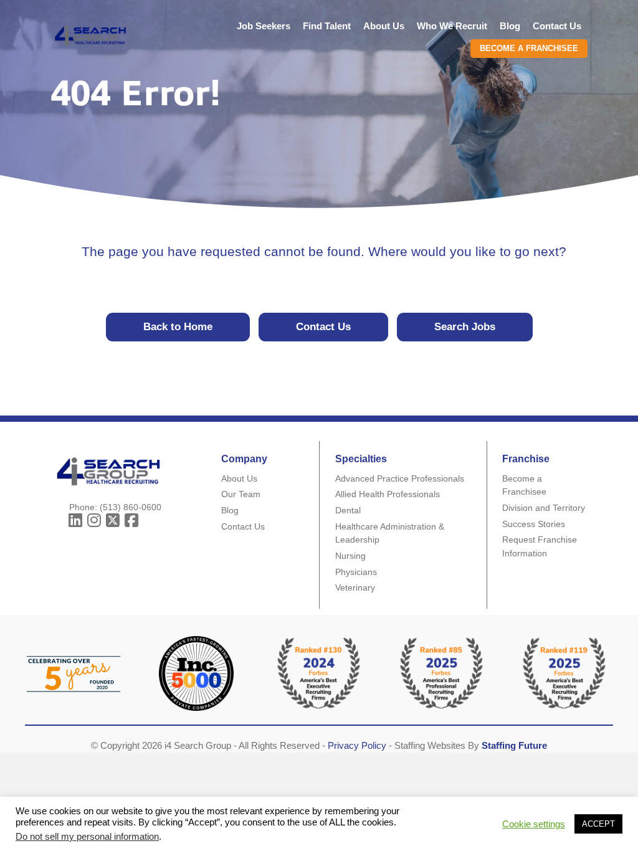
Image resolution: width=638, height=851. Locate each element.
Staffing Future (514, 745)
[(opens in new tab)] (441, 672)
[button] (75, 521)
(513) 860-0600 (130, 507)
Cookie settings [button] (533, 824)
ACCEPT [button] (598, 824)
